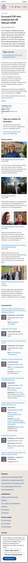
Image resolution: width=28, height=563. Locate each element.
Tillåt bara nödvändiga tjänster (13, 554)
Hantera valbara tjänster (12, 550)
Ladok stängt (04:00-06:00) (9, 328)
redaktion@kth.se (6, 107)
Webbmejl (4, 500)
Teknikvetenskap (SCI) (7, 489)
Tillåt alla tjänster (9, 558)
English (19, 7)
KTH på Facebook (6, 520)
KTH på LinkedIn (5, 523)
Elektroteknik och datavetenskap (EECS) (12, 480)
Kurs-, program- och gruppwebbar (10, 503)
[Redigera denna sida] (2, 113)
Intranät (3, 1)
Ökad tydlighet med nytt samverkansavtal (12, 159)
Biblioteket (4, 506)
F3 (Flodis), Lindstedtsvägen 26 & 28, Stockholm (14, 414)
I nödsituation (5, 512)
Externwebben (5, 509)
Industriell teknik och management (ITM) (12, 483)
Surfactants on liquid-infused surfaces (11, 359)
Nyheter (3, 100)
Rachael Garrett (19, 427)
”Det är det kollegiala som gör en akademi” (12, 226)
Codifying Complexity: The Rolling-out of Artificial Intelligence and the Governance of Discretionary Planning (13, 310)
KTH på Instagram (6, 526)
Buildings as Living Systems (8, 435)
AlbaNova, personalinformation (9, 497)
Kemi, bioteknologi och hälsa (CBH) (11, 486)
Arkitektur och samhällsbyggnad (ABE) (12, 477)
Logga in (24, 1)
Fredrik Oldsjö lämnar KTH (8, 195)
